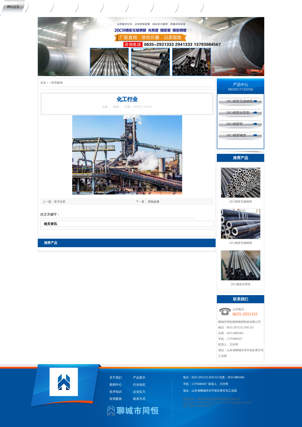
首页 (43, 82)
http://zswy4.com (220, 402)
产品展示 (63, 7)
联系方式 (213, 7)
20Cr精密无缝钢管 (239, 101)
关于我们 (38, 7)
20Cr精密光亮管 (237, 112)
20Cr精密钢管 (236, 135)
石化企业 (153, 201)
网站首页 (13, 7)
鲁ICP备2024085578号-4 (198, 406)
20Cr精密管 (234, 124)
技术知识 (138, 7)
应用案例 (188, 7)
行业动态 (113, 7)
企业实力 (163, 7)
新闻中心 (88, 7)
